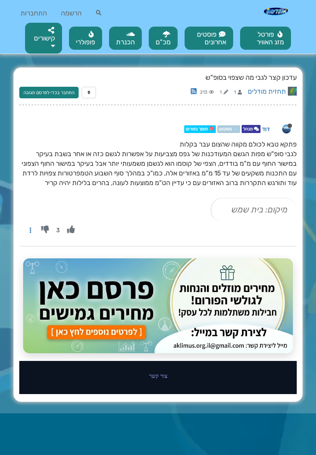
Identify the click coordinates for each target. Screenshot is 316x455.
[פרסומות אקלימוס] (158, 305)
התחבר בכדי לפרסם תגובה (49, 92)
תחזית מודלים (267, 91)
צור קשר (158, 375)
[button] (43, 38)
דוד (266, 129)
